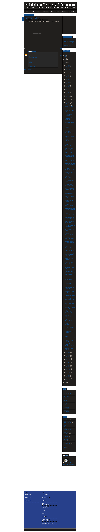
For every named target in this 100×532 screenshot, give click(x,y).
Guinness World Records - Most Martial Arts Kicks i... (70, 218)
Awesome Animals (67, 44)
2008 (65, 62)
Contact (72, 11)
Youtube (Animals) (28, 494)
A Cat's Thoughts (67, 419)
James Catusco (66, 433)
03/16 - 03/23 (68, 366)
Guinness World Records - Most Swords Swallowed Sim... (70, 143)
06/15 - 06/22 (68, 103)
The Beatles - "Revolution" (70, 272)
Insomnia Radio (66, 408)
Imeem (65, 404)
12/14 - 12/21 (68, 66)
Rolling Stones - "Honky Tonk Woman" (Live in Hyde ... (69, 305)
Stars (52, 11)
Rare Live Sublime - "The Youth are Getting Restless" (69, 126)
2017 (65, 53)
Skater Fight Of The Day (69, 250)
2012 (65, 56)
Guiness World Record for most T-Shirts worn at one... (70, 318)
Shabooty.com (66, 411)
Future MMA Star (68, 177)
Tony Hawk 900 (68, 315)
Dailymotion (66, 397)
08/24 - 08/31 (68, 89)
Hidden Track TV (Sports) (68, 42)
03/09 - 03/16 (68, 368)
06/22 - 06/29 (68, 102)
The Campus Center (67, 393)
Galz (64, 428)
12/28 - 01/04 (68, 63)
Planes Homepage (28, 500)
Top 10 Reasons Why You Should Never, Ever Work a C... (70, 255)
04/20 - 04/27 (68, 359)
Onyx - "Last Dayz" (68, 152)
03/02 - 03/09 (68, 369)
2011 (65, 58)
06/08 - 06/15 (68, 105)
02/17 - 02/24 (68, 372)
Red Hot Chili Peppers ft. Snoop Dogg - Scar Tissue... (69, 134)
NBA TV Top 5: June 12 (69, 148)
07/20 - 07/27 (68, 96)
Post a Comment (27, 69)
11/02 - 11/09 (68, 75)
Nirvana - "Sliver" (33, 18)
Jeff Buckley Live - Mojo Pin (70, 295)
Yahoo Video (66, 394)
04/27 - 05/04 (68, 358)
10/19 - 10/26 (68, 78)
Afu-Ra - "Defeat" (68, 198)
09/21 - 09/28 (68, 83)
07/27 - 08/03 (68, 95)
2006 (65, 383)
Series (57, 11)
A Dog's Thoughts (67, 421)
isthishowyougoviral (67, 39)
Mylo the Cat (66, 439)
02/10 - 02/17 (68, 373)
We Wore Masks (66, 410)
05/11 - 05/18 (68, 355)
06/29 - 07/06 (68, 100)
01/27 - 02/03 (68, 376)
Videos (46, 19)
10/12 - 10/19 (68, 79)
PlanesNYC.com (66, 392)
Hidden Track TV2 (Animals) (69, 41)
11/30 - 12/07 (68, 69)
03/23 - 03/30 (68, 365)
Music (43, 19)
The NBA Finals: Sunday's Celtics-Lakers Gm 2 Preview (70, 331)
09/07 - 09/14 (68, 86)
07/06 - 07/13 (68, 99)
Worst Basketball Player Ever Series (48, 523)
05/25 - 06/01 (68, 352)
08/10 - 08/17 (68, 92)
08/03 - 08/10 (68, 93)
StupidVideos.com (67, 396)
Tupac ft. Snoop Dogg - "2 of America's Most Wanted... (70, 130)
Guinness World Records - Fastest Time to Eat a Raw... (70, 180)
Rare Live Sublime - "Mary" (70, 299)
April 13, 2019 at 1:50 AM (32, 66)
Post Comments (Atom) (33, 71)
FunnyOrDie (66, 403)
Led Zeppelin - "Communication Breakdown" (68, 114)
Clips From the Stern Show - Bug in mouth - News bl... (70, 242)
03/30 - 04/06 (68, 363)
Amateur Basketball (67, 45)
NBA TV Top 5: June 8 (69, 324)
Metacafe (65, 400)
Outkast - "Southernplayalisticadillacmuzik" (70, 337)
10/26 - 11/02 (68, 76)
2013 (65, 55)
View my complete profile (69, 464)
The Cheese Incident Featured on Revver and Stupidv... (70, 167)
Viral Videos (45, 11)
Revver (65, 401)
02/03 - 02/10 (68, 375)
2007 (65, 382)
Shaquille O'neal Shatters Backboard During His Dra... (69, 265)
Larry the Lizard (66, 435)
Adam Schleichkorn (67, 422)
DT (64, 426)
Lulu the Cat (66, 436)
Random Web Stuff (67, 443)
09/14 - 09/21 (68, 85)
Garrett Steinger (44, 506)
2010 (65, 59)
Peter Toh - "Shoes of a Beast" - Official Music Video (69, 327)
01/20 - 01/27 (68, 378)
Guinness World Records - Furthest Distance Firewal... (70, 288)
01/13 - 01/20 (68, 379)
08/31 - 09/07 (68, 88)
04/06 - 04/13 (68, 362)
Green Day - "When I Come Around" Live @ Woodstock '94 (70, 236)
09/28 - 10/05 (68, 82)
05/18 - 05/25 (68, 353)
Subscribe (64, 11)
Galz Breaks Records (67, 429)
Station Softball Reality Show (46, 520)
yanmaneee (30, 51)
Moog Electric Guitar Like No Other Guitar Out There (69, 212)
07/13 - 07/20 (68, 98)
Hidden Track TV (67, 432)
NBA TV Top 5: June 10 (69, 221)
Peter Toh (65, 440)
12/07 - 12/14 (68, 68)
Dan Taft (65, 425)
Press (38, 11)
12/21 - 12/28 (68, 65)
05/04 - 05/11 (68, 356)
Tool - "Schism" (68, 153)
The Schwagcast (66, 407)
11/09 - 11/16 (68, 73)
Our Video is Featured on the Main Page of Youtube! (69, 108)
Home (26, 11)
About (32, 11)
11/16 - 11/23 (68, 72)
